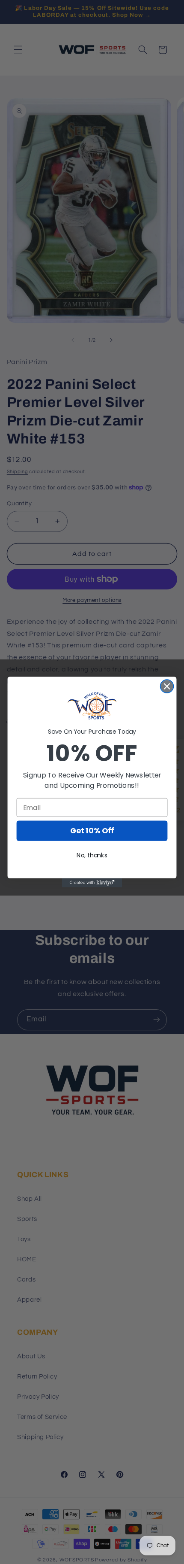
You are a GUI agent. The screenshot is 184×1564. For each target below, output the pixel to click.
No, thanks (92, 855)
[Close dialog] (167, 686)
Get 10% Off (92, 831)
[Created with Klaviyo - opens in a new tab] (92, 882)
